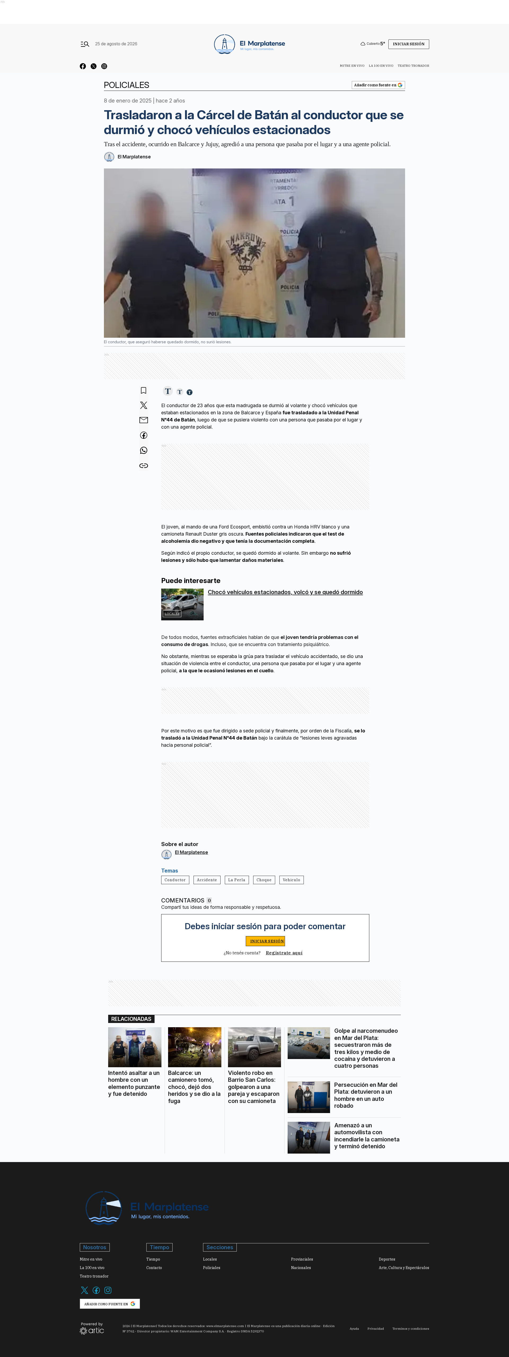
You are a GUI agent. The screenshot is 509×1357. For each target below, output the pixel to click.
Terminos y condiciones (410, 1329)
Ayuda (354, 1329)
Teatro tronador (413, 66)
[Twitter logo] (84, 1293)
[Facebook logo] (96, 1293)
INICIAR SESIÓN (267, 941)
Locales (172, 614)
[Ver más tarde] (143, 391)
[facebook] (143, 435)
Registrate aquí (284, 952)
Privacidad (375, 1329)
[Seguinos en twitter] (93, 67)
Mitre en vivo (352, 66)
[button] (167, 391)
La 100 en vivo (381, 66)
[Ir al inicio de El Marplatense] (249, 43)
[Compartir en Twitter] (143, 406)
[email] (143, 420)
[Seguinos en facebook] (83, 67)
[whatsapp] (143, 451)
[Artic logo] (92, 1328)
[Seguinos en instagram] (104, 67)
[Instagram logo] (108, 1293)
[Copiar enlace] (143, 466)
